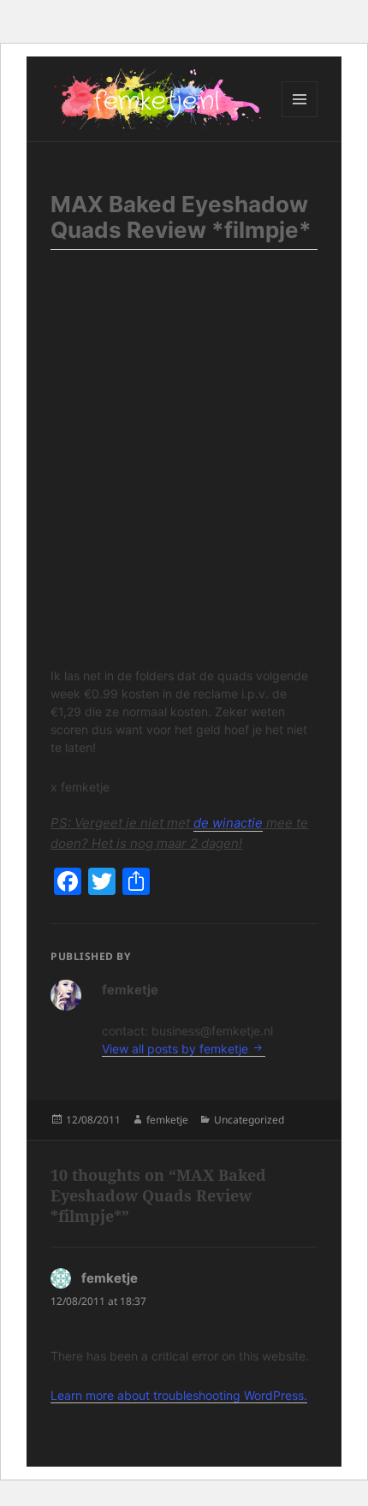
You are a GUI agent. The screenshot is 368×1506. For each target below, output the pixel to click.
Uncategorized (249, 1119)
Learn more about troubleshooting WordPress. (178, 1395)
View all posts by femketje (177, 1048)
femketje (167, 1119)
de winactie (228, 823)
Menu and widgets (300, 116)
